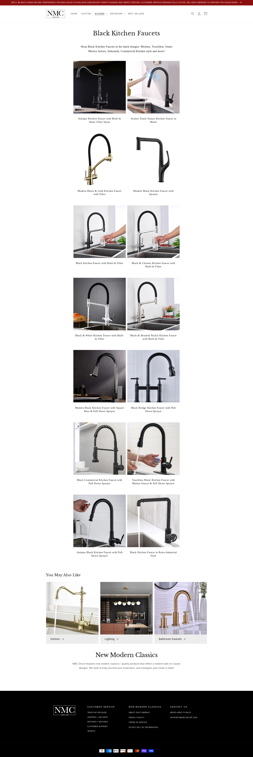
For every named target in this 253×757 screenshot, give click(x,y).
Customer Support (97, 726)
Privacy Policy (136, 718)
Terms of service (138, 722)
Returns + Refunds (97, 722)
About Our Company (139, 713)
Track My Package (97, 713)
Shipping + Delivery (97, 717)
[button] (192, 13)
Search (91, 731)
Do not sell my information (143, 727)
